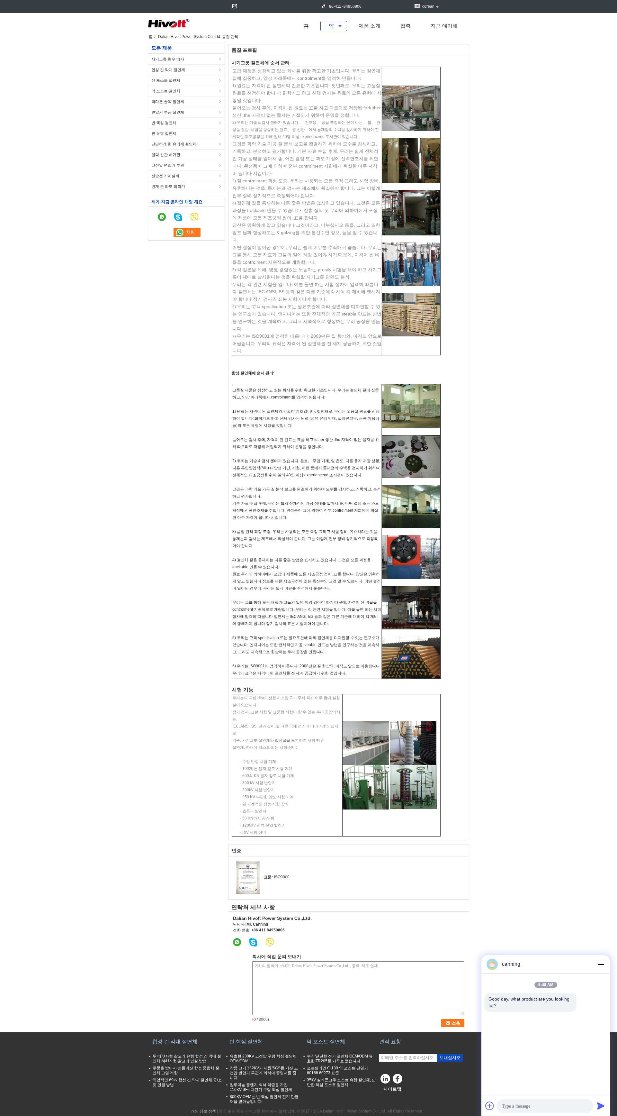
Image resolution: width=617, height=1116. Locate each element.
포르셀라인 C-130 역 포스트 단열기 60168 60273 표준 (337, 1070)
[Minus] (601, 964)
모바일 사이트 (395, 1097)
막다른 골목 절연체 (167, 101)
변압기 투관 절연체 (167, 112)
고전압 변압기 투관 (167, 165)
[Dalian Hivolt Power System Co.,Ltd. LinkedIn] (385, 1080)
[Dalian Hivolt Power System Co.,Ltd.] (169, 23)
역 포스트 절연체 (165, 91)
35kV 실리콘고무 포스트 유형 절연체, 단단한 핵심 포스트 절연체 (341, 1082)
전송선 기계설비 (165, 176)
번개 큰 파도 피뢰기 (168, 186)
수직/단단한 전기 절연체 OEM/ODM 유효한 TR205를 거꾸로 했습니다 (340, 1058)
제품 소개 (369, 26)
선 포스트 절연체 (165, 80)
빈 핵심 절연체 (163, 123)
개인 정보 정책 (203, 1111)
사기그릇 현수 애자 (167, 59)
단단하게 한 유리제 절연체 (174, 144)
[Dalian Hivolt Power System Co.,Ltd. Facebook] (398, 1080)
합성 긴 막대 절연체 (168, 70)
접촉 (405, 26)
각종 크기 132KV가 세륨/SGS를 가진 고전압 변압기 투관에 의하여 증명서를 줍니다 (264, 1073)
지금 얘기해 (444, 26)
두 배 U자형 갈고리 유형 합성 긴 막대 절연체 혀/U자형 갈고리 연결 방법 (187, 1058)
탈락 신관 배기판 (165, 154)
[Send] (601, 1106)
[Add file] (489, 1106)
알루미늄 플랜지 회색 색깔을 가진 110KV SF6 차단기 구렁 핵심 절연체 (261, 1087)
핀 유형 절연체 (163, 133)
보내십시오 (450, 1057)
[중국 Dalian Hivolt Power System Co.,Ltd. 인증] (248, 877)
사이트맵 (392, 1089)
